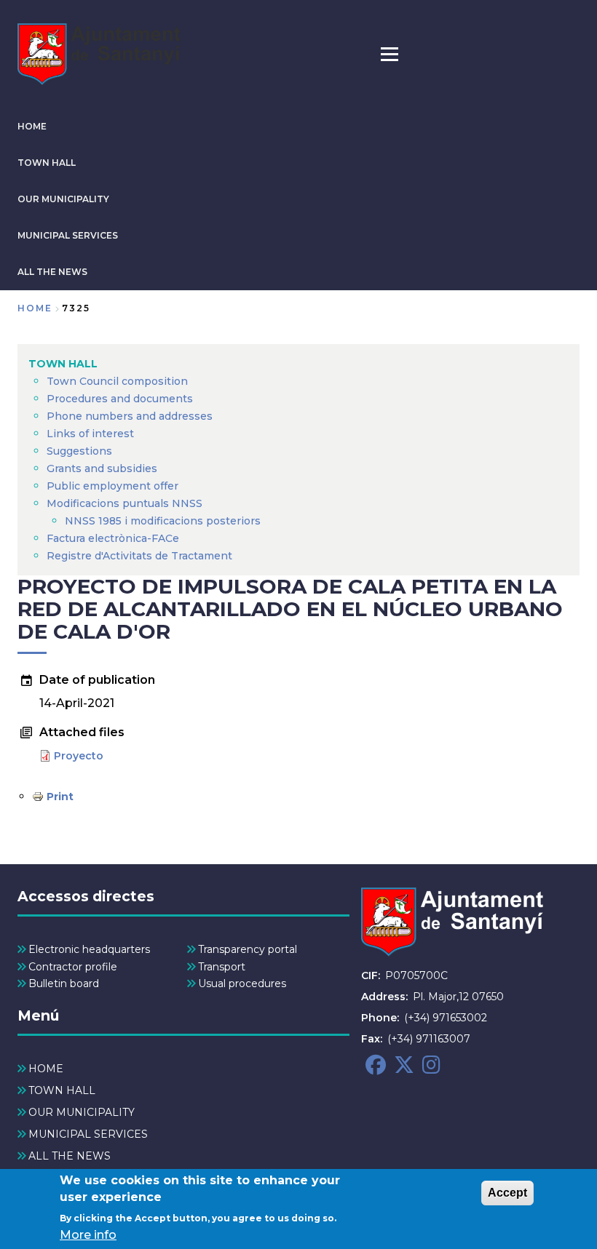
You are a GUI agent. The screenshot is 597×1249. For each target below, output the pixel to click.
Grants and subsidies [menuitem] (102, 468)
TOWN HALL (46, 162)
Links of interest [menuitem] (90, 433)
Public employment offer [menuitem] (112, 485)
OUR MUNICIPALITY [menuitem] (81, 1112)
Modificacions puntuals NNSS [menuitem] (124, 503)
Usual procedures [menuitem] (242, 983)
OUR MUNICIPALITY (63, 198)
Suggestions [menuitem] (79, 451)
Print (60, 796)
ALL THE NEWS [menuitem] (69, 1156)
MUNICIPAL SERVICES (67, 235)
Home (34, 308)
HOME (32, 126)
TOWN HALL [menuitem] (63, 363)
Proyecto (78, 755)
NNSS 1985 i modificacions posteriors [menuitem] (164, 520)
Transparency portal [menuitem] (247, 949)
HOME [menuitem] (45, 1069)
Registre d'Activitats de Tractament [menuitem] (139, 555)
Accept (507, 1192)
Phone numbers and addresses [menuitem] (130, 416)
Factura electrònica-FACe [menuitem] (113, 538)
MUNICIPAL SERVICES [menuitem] (88, 1134)
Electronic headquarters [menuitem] (89, 949)
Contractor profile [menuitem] (72, 967)
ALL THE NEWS (52, 271)
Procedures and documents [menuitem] (120, 398)
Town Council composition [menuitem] (117, 381)
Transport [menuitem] (221, 967)
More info (88, 1235)
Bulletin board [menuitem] (63, 983)
